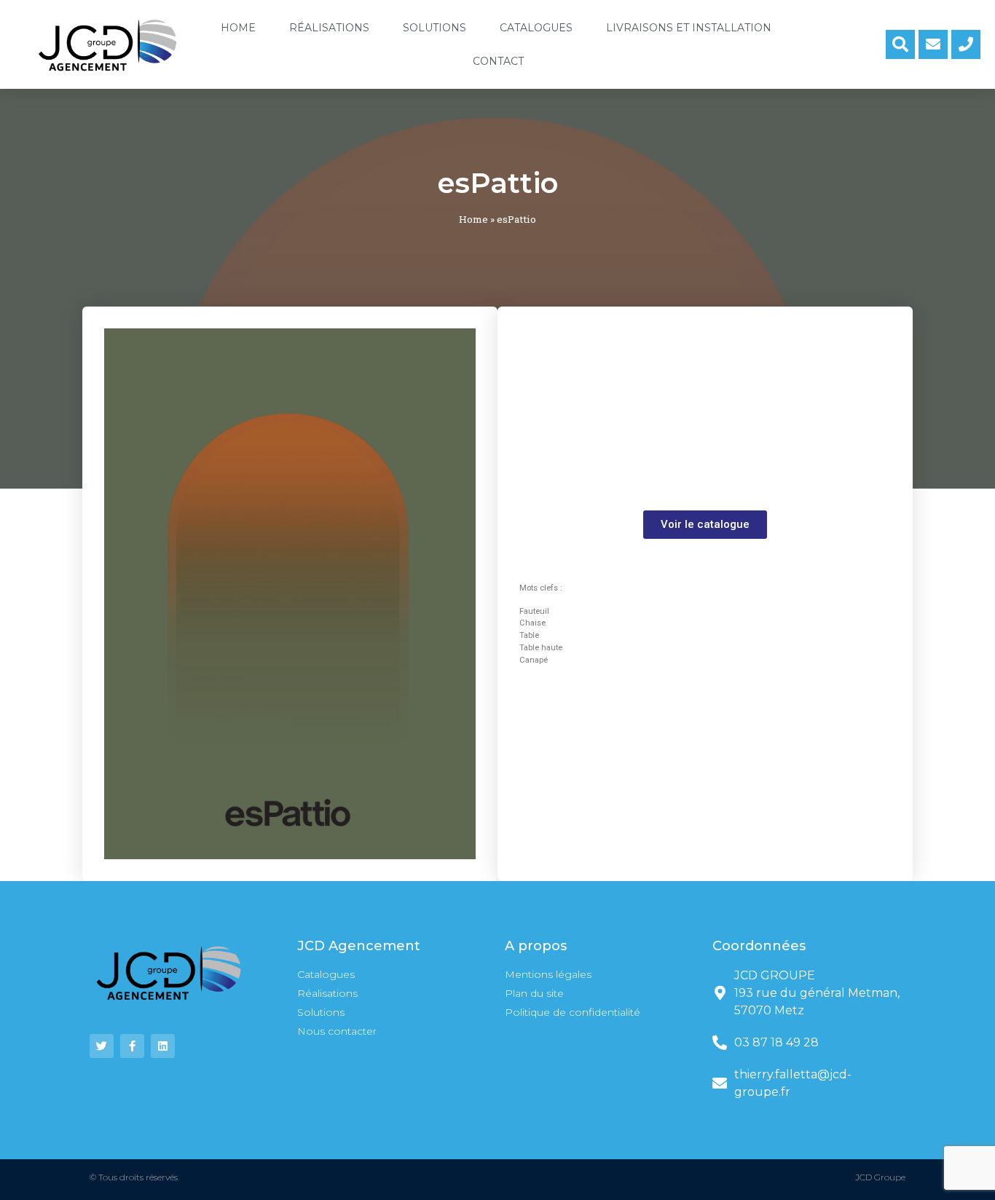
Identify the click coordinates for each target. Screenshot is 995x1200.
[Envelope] (933, 44)
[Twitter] (102, 1046)
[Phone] (965, 44)
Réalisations (329, 27)
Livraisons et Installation (688, 27)
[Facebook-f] (132, 1046)
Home (238, 27)
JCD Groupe (880, 1177)
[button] (705, 524)
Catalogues (536, 27)
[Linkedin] (163, 1046)
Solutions (434, 27)
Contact (498, 61)
